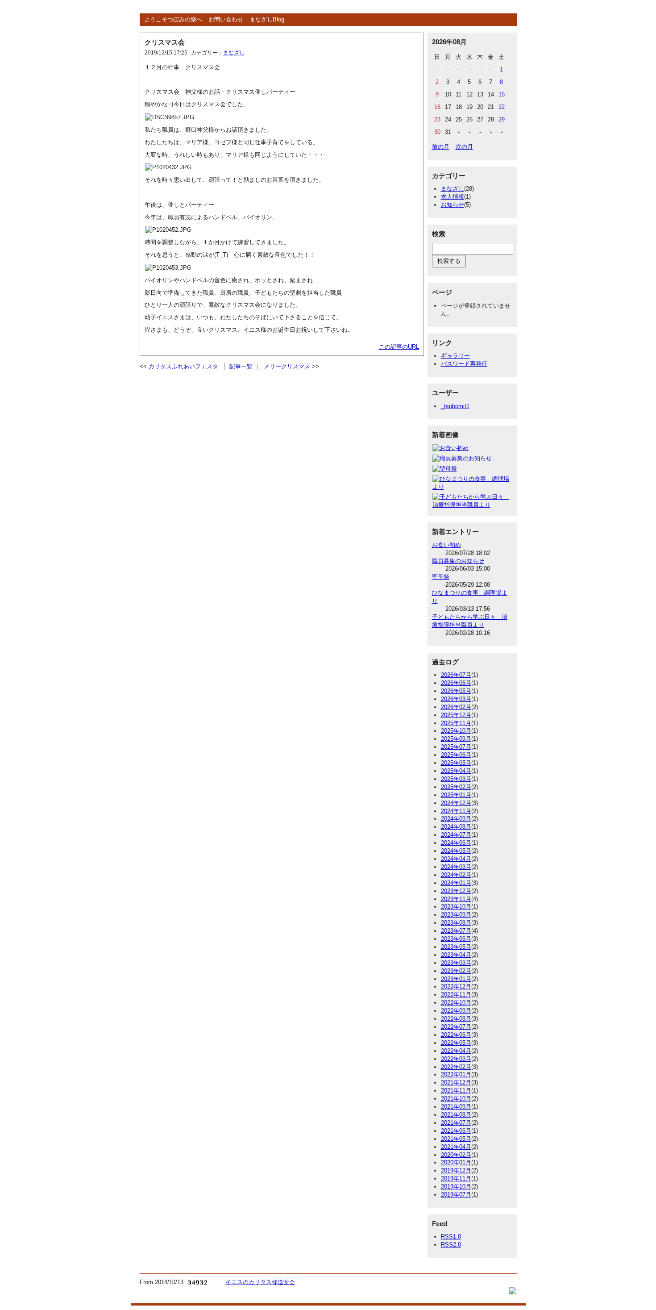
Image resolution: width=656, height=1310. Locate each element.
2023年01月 (456, 979)
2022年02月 (456, 1067)
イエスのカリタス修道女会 (260, 1282)
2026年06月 (456, 683)
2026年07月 (456, 675)
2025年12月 (456, 715)
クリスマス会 (165, 42)
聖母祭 (440, 576)
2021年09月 (456, 1106)
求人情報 (452, 196)
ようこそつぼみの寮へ (173, 19)
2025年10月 (456, 730)
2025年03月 (456, 779)
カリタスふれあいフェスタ (183, 366)
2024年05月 (456, 850)
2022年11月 (456, 994)
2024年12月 (456, 803)
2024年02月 (456, 875)
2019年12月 (456, 1170)
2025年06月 (456, 754)
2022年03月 (456, 1059)
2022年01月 (456, 1074)
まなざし (234, 52)
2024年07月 (456, 834)
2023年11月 (456, 899)
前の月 (440, 146)
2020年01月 (456, 1162)
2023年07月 (456, 930)
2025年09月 (456, 738)
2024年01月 (456, 883)
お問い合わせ (225, 19)
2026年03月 (456, 699)
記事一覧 (241, 366)
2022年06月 (456, 1034)
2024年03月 (456, 867)
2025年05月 (456, 762)
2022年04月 (456, 1050)
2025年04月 (456, 771)
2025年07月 (456, 746)
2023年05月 (456, 946)
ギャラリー (455, 355)
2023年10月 (456, 906)
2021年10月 (456, 1098)
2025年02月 (456, 787)
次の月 (464, 146)
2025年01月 (456, 795)
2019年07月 (456, 1194)
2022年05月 (456, 1042)
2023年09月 (456, 914)
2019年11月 (456, 1178)
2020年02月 (456, 1154)
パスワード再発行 (464, 363)
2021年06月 (456, 1130)
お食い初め (446, 545)
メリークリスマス (287, 366)
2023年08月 (456, 922)
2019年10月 (456, 1186)
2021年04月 (456, 1146)
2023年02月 (456, 971)
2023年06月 (456, 938)
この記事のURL (399, 346)
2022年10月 (456, 1002)
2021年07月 (456, 1122)
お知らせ (452, 204)
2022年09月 (456, 1010)
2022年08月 (456, 1018)
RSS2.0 (451, 1244)
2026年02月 (456, 707)
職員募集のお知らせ (458, 561)
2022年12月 (456, 986)
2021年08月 (456, 1114)
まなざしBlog (266, 19)
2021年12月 (456, 1082)
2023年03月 (456, 963)
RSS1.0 (451, 1236)
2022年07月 (456, 1026)
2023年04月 (456, 954)
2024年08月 (456, 826)
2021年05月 (456, 1138)
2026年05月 (456, 691)
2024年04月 (456, 858)
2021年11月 (456, 1090)
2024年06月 (456, 842)
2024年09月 (456, 818)
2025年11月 (456, 723)
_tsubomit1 (455, 406)
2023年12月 (456, 891)
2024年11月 (456, 811)
